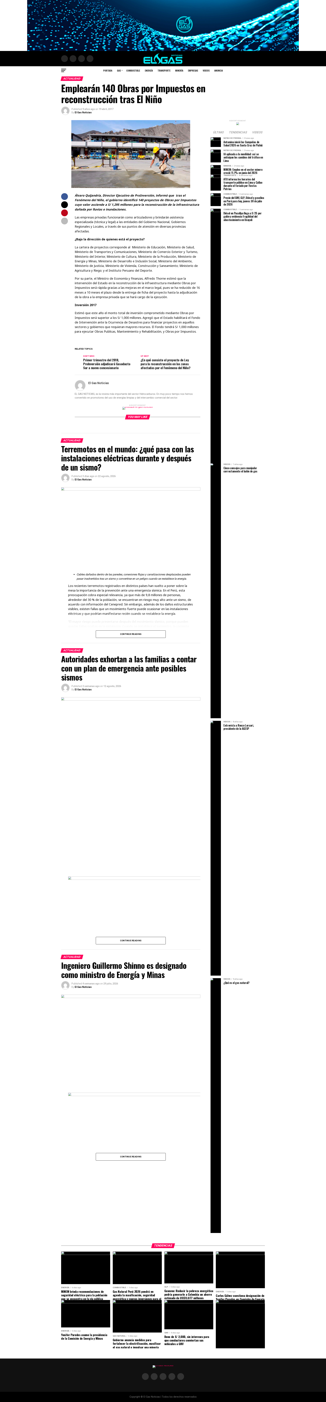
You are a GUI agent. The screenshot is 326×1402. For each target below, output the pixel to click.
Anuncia (218, 70)
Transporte (164, 70)
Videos (206, 70)
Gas (119, 70)
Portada (107, 70)
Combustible (133, 70)
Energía (149, 70)
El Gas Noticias (83, 112)
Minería (179, 70)
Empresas (193, 70)
